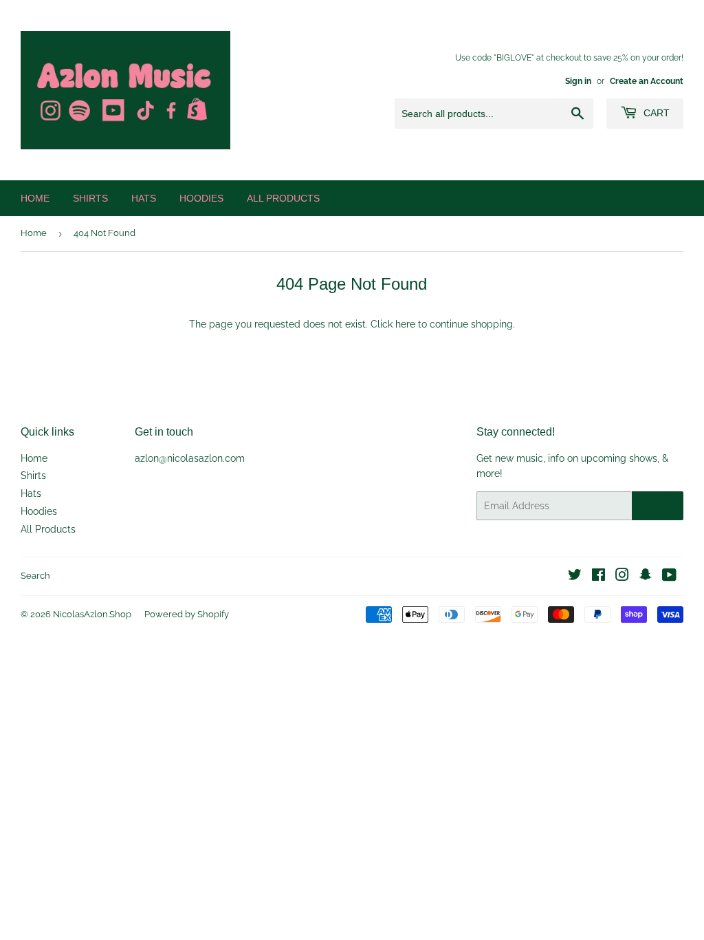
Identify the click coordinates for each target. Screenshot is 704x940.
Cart (655, 112)
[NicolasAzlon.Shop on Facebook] (598, 576)
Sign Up (657, 506)
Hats (143, 198)
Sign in (578, 81)
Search (35, 575)
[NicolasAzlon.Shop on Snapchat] (645, 576)
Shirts (90, 198)
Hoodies (201, 198)
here (405, 324)
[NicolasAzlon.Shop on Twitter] (575, 576)
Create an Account (646, 81)
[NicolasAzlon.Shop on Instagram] (622, 576)
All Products (283, 198)
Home (35, 198)
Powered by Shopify (186, 614)
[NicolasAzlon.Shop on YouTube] (669, 576)
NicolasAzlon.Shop (92, 614)
